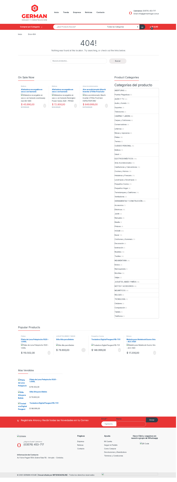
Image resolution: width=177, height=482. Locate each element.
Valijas (117, 277)
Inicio (56, 12)
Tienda (66, 12)
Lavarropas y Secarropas (124, 180)
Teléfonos (119, 316)
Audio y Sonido (121, 103)
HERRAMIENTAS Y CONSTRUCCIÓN (128, 201)
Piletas (117, 137)
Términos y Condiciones (113, 456)
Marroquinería (120, 269)
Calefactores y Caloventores (126, 167)
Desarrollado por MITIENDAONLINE (53, 475)
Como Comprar (110, 449)
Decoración (119, 243)
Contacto (100, 12)
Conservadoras (121, 124)
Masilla (117, 222)
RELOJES (118, 295)
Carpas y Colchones (122, 120)
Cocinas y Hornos (121, 171)
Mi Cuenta (108, 441)
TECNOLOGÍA (120, 299)
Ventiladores (119, 197)
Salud (117, 154)
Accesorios (119, 205)
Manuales (118, 218)
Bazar (117, 235)
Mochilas (118, 273)
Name (118, 419)
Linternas (118, 129)
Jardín (117, 214)
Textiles (118, 256)
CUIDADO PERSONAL (123, 146)
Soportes (118, 107)
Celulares (118, 303)
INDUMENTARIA (121, 260)
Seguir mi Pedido (111, 445)
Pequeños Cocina (122, 184)
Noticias (88, 12)
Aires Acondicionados (90, 86)
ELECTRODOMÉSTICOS (124, 159)
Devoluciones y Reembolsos (115, 452)
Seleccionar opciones (81, 350)
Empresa (77, 12)
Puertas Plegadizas (122, 95)
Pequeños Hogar (121, 188)
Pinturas (118, 226)
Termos (118, 141)
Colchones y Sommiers (123, 239)
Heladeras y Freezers (123, 175)
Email (104, 419)
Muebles (118, 252)
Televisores (119, 112)
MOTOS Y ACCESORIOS (124, 286)
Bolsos (117, 265)
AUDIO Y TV (119, 99)
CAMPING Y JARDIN (122, 116)
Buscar (118, 61)
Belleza (23, 86)
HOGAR (117, 231)
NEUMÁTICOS (120, 290)
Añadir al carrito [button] (43, 106)
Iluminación (119, 248)
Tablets (117, 312)
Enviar (152, 420)
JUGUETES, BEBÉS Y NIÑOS (125, 282)
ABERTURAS (119, 90)
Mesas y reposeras (122, 133)
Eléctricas (118, 209)
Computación (120, 308)
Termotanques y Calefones (125, 192)
